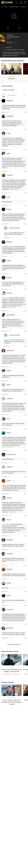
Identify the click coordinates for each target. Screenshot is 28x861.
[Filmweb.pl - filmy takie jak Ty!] (7, 2)
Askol (8, 153)
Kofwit (9, 370)
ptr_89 (9, 519)
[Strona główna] (2, 7)
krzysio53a (10, 609)
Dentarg (9, 293)
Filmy (6, 6)
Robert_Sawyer (11, 454)
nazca (8, 133)
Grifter (9, 481)
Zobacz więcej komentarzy (14, 644)
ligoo (8, 197)
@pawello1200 (8, 339)
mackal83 (10, 540)
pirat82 (9, 277)
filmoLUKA (10, 628)
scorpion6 (10, 398)
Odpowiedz (4, 112)
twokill (9, 260)
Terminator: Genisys (14, 6)
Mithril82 (10, 100)
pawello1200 (11, 315)
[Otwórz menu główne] (25, 2)
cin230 (9, 583)
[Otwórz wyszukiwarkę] (16, 2)
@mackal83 (5, 524)
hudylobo (9, 569)
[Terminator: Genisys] (3, 39)
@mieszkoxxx (5, 297)
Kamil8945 (10, 116)
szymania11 (10, 350)
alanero (9, 432)
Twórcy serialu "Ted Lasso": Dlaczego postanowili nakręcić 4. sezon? (11, 702)
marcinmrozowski (14, 228)
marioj (9, 595)
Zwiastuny (23, 6)
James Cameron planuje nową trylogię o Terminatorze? (12, 670)
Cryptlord (10, 175)
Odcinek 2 (11, 78)
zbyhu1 (9, 384)
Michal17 (9, 242)
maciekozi (10, 554)
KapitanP (9, 467)
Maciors (9, 209)
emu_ (8, 419)
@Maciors (7, 232)
